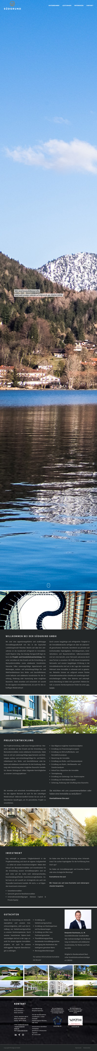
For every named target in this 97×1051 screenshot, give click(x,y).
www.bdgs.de (57, 1026)
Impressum (78, 1048)
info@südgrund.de (23, 1024)
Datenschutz (86, 1048)
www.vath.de (75, 1027)
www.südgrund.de (22, 1030)
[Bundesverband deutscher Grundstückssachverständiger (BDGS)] (57, 1024)
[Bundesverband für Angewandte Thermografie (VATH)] (75, 1025)
